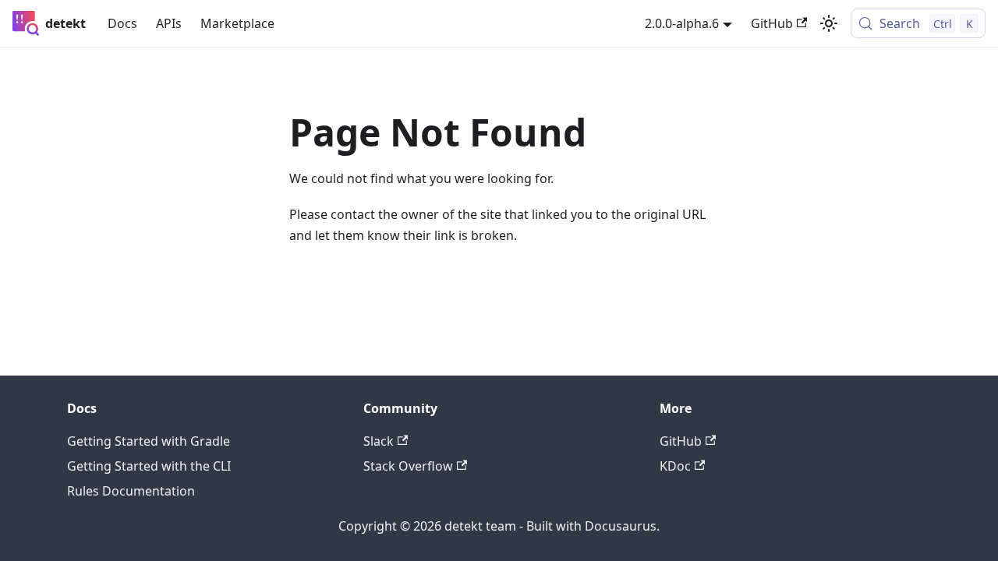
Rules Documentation (131, 490)
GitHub (772, 23)
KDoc (675, 466)
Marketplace (237, 23)
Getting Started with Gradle (148, 441)
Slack (378, 441)
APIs (169, 23)
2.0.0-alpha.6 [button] (682, 23)
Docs (122, 23)
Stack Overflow (408, 466)
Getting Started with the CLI (149, 466)
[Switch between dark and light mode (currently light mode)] (828, 23)
